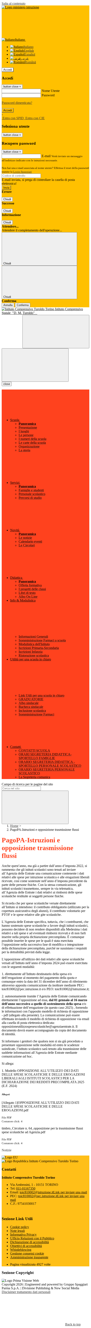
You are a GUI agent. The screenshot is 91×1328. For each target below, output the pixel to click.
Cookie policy (19, 1227)
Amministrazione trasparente (29, 1257)
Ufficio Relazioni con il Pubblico (32, 1238)
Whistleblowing (20, 1249)
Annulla (7, 305)
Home (14, 826)
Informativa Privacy (23, 1234)
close (6, 384)
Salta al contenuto (13, 3)
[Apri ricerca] (55, 331)
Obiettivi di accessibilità (26, 1246)
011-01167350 (25, 1188)
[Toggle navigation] (35, 365)
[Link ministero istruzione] (20, 7)
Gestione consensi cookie (27, 1253)
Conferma (23, 305)
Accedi (7, 69)
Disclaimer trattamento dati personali (26, 1292)
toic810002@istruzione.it (53, 1192)
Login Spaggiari (22, 171)
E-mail (46, 156)
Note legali (17, 1231)
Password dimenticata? (17, 103)
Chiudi (7, 199)
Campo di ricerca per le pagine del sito (27, 784)
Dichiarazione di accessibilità (29, 1242)
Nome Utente (51, 91)
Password (48, 95)
